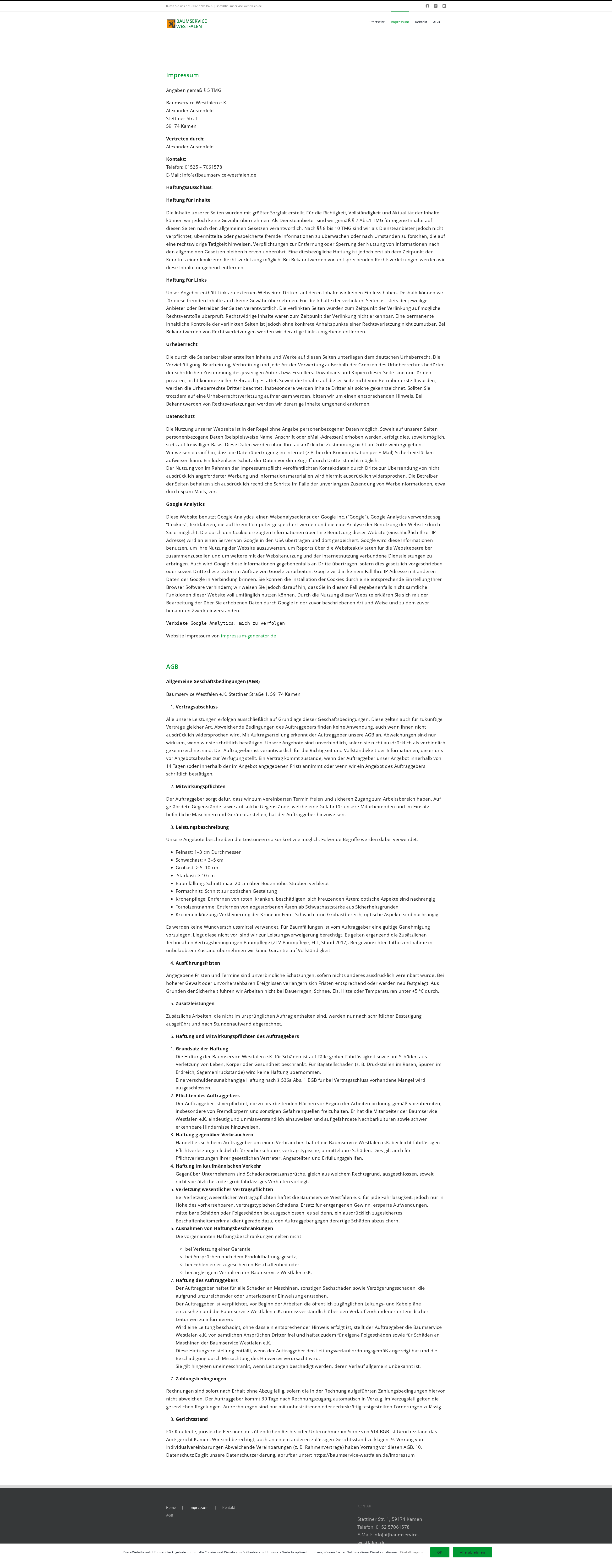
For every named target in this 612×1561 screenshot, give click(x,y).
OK (440, 1552)
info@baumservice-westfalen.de (239, 6)
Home (171, 1507)
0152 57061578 (393, 1527)
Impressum (199, 1507)
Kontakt (228, 1507)
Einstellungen (410, 1552)
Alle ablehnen (472, 1552)
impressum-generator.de (248, 636)
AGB (169, 1515)
